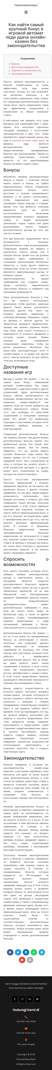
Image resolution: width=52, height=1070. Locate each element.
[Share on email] (22, 960)
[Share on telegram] (42, 952)
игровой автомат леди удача (28, 140)
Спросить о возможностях (26, 70)
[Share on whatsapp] (34, 952)
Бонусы (15, 63)
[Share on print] (30, 960)
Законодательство (21, 73)
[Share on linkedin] (26, 952)
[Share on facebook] (10, 952)
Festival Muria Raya (26, 5)
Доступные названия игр (25, 67)
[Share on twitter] (18, 952)
